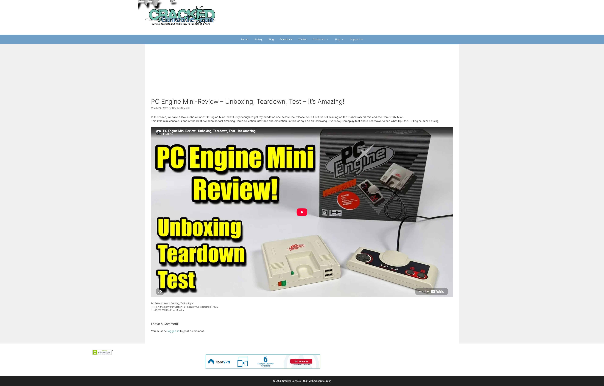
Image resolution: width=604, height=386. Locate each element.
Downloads (286, 39)
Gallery (258, 39)
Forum (244, 39)
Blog (271, 39)
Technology (186, 303)
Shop (337, 39)
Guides (303, 39)
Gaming (175, 303)
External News (162, 303)
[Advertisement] (302, 74)
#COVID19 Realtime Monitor (169, 310)
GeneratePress (322, 380)
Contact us (319, 39)
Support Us (356, 39)
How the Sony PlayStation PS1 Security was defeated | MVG (186, 306)
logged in (173, 331)
